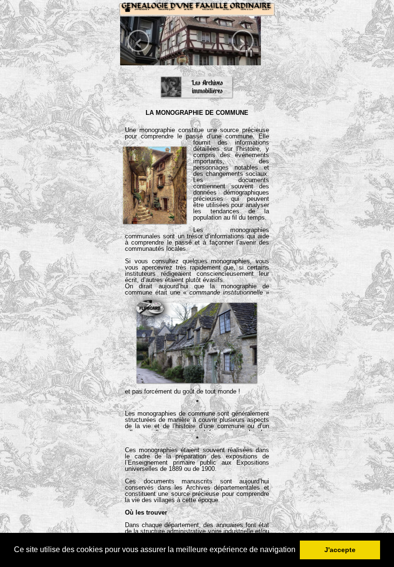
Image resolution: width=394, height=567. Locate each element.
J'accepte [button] (340, 550)
